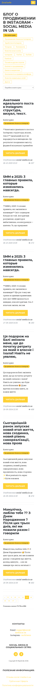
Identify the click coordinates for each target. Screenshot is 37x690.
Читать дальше (15, 153)
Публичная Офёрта (18, 681)
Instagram (9, 55)
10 (15, 597)
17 (13, 601)
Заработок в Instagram (13, 43)
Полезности (20, 47)
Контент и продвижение (14, 66)
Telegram (8, 47)
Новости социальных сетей (15, 78)
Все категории (10, 35)
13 (27, 597)
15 (5, 601)
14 (31, 597)
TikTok (19, 55)
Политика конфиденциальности (17, 685)
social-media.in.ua (24, 160)
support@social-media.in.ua (23, 631)
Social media (6, 2)
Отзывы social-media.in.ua (18, 677)
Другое (7, 82)
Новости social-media (13, 51)
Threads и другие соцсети (14, 62)
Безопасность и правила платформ (18, 74)
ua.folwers (26, 635)
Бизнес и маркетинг (12, 70)
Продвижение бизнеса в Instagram (18, 39)
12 (23, 597)
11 (19, 597)
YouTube (29, 55)
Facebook (8, 59)
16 (9, 601)
